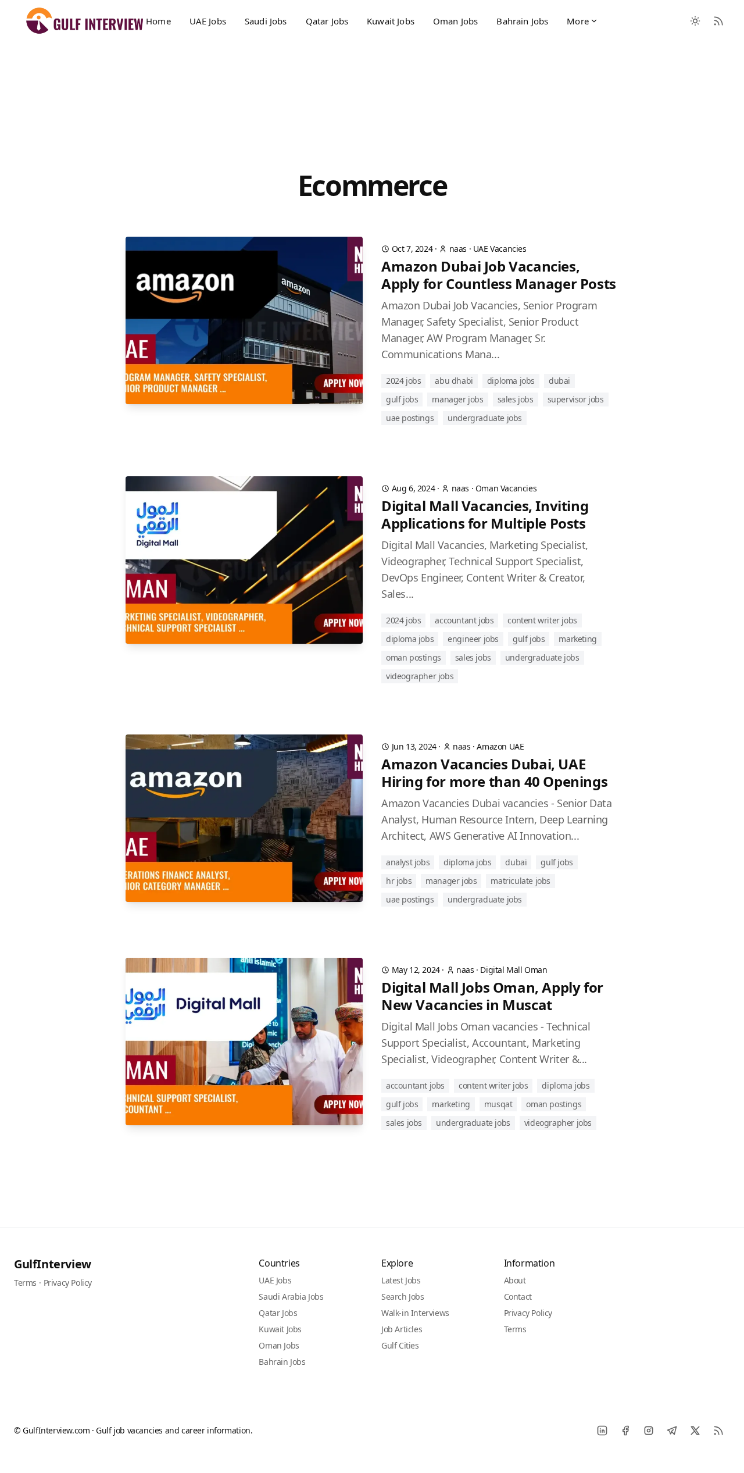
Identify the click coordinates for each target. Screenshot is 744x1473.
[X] (695, 1430)
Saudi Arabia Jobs (291, 1296)
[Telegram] (672, 1430)
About (515, 1280)
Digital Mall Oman (513, 969)
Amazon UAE (500, 746)
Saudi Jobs (266, 21)
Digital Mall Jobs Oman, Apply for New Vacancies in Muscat (492, 996)
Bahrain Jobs (522, 21)
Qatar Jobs (327, 21)
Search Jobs (402, 1296)
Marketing (577, 638)
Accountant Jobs (464, 620)
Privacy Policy (68, 1282)
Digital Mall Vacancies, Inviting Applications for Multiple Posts (484, 514)
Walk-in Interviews (415, 1312)
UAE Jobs (207, 21)
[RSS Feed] (718, 21)
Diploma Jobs (511, 380)
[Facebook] (625, 1430)
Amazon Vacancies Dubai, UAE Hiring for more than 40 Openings (494, 772)
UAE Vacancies (500, 248)
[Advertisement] (372, 89)
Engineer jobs (473, 638)
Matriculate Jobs (520, 880)
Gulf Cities (400, 1345)
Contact (518, 1296)
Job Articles (401, 1329)
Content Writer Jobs (542, 620)
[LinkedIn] (602, 1430)
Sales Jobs (516, 399)
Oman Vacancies (505, 488)
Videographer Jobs (419, 676)
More (578, 21)
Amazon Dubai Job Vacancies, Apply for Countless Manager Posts (498, 275)
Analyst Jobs (408, 862)
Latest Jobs (401, 1280)
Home (158, 21)
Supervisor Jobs (576, 399)
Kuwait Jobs (390, 21)
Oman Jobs (455, 21)
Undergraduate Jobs (485, 417)
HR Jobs (399, 880)
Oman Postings (413, 657)
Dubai (559, 380)
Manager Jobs (457, 399)
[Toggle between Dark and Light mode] (695, 21)
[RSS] (718, 1430)
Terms (25, 1282)
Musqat (498, 1104)
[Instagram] (648, 1430)
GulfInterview (52, 1264)
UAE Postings (410, 417)
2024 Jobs (403, 380)
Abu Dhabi (454, 380)
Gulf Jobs (402, 399)
